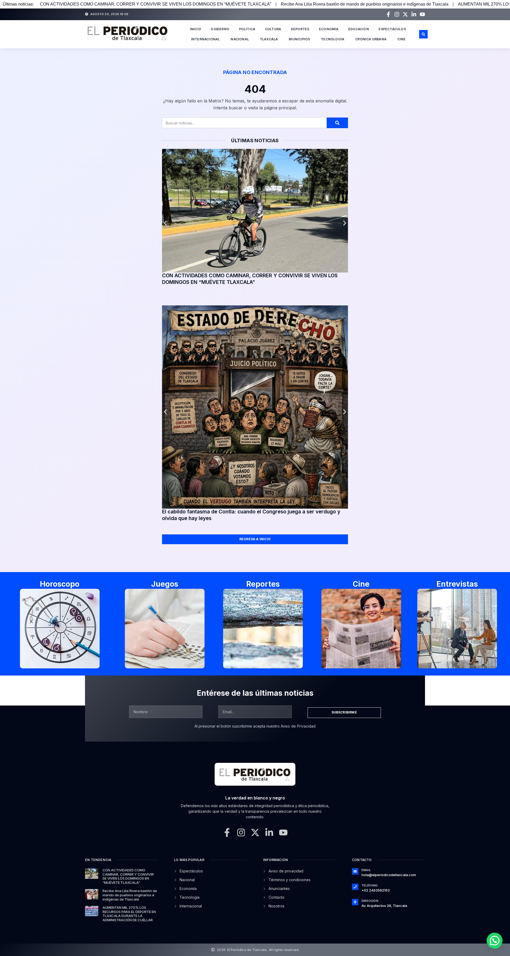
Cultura (273, 29)
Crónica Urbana (370, 39)
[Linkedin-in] (413, 14)
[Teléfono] (355, 887)
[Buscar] (337, 123)
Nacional (240, 39)
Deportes (300, 29)
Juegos (164, 584)
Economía (329, 29)
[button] (423, 34)
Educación (358, 29)
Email (366, 870)
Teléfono (370, 885)
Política (247, 29)
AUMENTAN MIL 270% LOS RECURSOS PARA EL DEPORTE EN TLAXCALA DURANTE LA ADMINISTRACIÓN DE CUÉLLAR (129, 913)
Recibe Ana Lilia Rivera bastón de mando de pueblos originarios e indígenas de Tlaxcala (364, 4)
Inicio (195, 29)
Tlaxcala (269, 39)
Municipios (299, 39)
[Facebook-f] (388, 14)
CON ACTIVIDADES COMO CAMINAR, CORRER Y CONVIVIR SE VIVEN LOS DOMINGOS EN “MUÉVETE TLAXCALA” (155, 4)
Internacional (205, 39)
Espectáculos (392, 29)
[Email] (355, 871)
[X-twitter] (405, 14)
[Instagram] (397, 14)
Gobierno (220, 29)
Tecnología (332, 39)
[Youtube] (422, 14)
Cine (401, 39)
